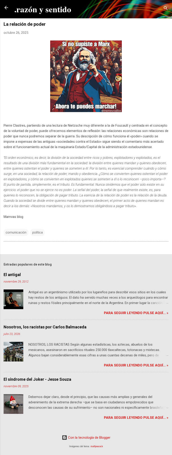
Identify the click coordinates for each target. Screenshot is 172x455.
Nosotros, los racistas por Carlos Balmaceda (45, 327)
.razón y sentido (42, 9)
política (37, 232)
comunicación (16, 232)
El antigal (12, 274)
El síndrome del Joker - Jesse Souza (37, 379)
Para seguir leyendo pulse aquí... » (136, 313)
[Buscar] (165, 9)
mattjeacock (96, 446)
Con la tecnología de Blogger (88, 438)
